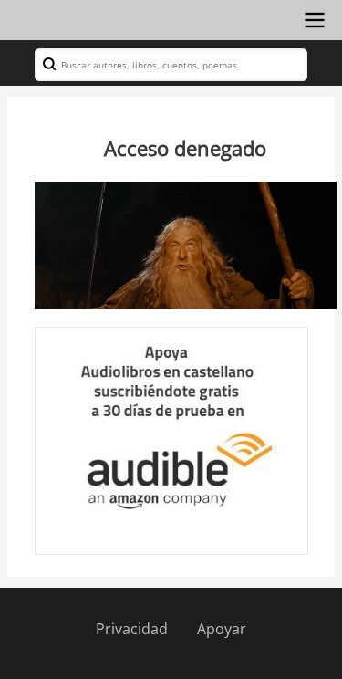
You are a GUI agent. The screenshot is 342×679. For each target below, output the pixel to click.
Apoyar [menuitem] (221, 629)
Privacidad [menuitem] (132, 629)
